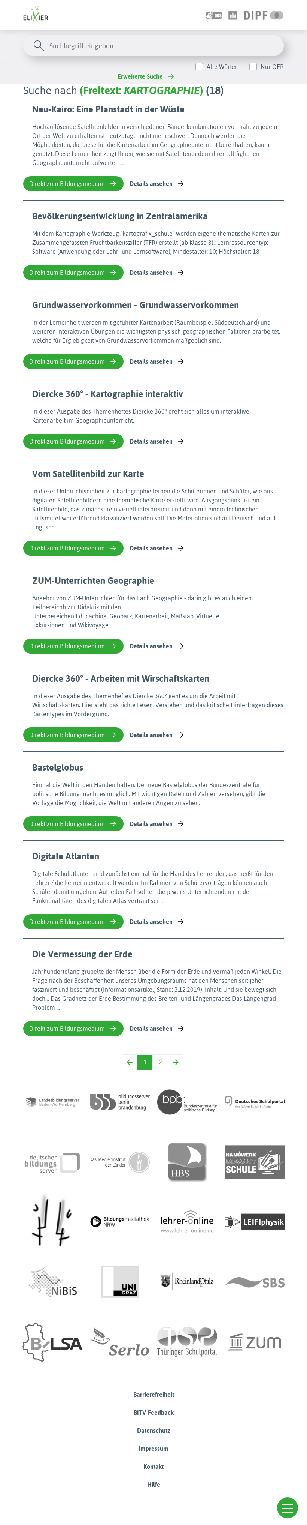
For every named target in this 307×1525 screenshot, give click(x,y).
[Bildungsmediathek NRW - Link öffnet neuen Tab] (120, 1222)
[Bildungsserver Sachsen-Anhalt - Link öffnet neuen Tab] (52, 1342)
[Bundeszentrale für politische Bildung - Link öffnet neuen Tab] (187, 1102)
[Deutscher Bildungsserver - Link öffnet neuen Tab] (52, 1162)
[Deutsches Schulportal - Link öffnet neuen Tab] (255, 1102)
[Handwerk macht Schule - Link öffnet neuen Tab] (255, 1162)
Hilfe (153, 1484)
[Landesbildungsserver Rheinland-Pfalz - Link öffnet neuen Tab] (187, 1282)
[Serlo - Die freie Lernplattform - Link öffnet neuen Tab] (120, 1342)
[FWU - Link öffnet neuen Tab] (120, 1162)
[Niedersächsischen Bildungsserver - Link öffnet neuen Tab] (52, 1282)
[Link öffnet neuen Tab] (264, 15)
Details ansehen (151, 183)
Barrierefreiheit (153, 1394)
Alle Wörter (222, 66)
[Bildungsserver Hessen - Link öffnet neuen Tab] (52, 1222)
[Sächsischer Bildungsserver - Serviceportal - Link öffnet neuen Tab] (255, 1282)
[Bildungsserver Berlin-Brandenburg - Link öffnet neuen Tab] (120, 1102)
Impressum (153, 1448)
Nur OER (272, 66)
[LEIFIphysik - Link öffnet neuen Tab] (255, 1222)
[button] (287, 1507)
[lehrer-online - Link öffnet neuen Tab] (187, 1222)
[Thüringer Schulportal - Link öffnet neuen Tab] (187, 1342)
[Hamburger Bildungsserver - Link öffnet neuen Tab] (187, 1162)
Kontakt (153, 1466)
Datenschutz (153, 1430)
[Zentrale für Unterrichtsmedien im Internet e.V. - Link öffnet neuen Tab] (255, 1342)
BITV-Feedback (154, 1412)
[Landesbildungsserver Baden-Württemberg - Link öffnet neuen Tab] (52, 1102)
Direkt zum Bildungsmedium (67, 183)
